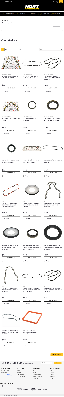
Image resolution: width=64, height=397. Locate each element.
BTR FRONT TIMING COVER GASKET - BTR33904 (10, 76)
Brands (34, 372)
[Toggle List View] (5, 49)
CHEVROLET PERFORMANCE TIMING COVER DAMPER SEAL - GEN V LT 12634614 (32, 247)
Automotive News (37, 374)
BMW (51, 371)
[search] (53, 1)
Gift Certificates (20, 370)
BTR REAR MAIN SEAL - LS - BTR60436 (30, 119)
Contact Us (35, 378)
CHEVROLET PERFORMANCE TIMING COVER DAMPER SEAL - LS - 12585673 (53, 247)
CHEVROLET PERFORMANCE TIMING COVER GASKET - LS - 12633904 (10, 290)
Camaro (52, 374)
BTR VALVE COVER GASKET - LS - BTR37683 (53, 161)
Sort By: (19, 49)
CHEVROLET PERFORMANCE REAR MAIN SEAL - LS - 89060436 (10, 247)
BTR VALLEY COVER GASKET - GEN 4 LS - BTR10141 (31, 161)
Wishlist (19, 372)
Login (18, 374)
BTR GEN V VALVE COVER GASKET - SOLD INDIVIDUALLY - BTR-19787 (52, 77)
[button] (32, 26)
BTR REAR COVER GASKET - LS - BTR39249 (11, 119)
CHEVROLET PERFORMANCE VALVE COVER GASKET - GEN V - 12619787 (53, 290)
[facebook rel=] (0, 386)
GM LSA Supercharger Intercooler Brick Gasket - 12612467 (30, 332)
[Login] (57, 1)
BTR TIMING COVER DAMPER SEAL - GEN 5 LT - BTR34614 (52, 119)
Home (34, 370)
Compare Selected (56, 354)
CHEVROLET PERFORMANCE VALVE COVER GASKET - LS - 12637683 (10, 332)
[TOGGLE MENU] (2, 1)
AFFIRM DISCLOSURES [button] (8, 375)
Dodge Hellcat (53, 378)
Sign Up (22, 374)
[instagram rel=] (2, 386)
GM (3, 201)
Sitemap (15, 395)
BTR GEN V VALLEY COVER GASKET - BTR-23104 (30, 76)
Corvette (52, 376)
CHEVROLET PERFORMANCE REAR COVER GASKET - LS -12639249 (52, 205)
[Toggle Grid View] (2, 49)
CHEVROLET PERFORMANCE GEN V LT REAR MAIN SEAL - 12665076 (31, 205)
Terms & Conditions (21, 376)
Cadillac (52, 372)
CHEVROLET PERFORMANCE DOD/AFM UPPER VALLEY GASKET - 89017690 (10, 205)
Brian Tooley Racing (6, 74)
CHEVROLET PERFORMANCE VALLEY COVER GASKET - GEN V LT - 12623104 (31, 290)
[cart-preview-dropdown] (60, 1)
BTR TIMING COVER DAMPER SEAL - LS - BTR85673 (10, 161)
